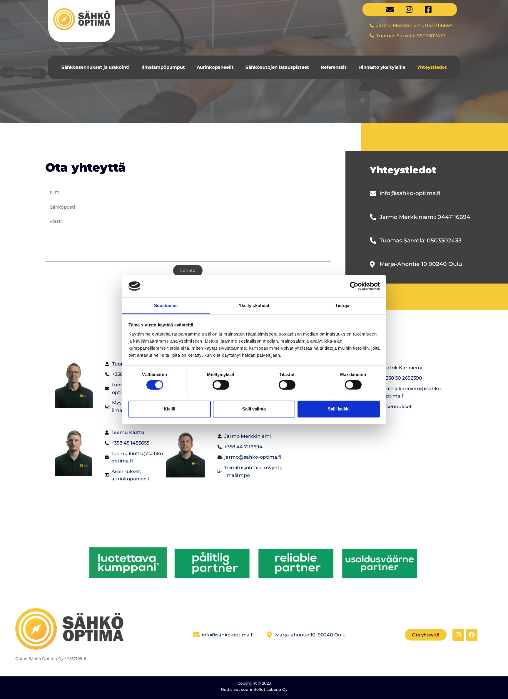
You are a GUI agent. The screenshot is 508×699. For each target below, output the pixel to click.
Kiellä (169, 408)
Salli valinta (254, 408)
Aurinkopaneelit (215, 67)
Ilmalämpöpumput (163, 67)
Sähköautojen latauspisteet (277, 67)
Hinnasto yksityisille (381, 67)
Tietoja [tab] (342, 305)
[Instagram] (458, 635)
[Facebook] (471, 635)
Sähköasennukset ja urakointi (95, 67)
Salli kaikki (339, 408)
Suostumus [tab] (166, 305)
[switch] (221, 384)
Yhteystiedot (432, 67)
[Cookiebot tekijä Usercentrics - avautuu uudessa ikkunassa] (354, 286)
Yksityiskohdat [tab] (254, 305)
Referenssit (334, 67)
